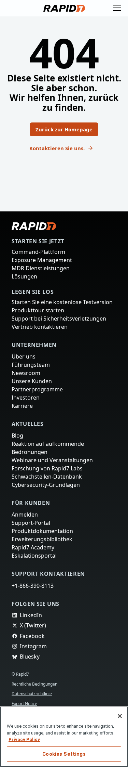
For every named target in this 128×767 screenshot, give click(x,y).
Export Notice (25, 703)
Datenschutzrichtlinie (33, 693)
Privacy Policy (24, 739)
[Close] (119, 716)
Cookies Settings (63, 754)
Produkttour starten (37, 302)
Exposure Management (42, 250)
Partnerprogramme (37, 383)
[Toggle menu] (117, 8)
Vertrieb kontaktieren (39, 319)
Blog (17, 430)
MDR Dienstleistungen (40, 259)
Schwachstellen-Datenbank (47, 473)
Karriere (22, 400)
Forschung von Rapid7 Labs (48, 465)
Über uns (24, 349)
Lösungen (24, 267)
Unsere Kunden (32, 375)
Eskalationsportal (34, 554)
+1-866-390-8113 (34, 585)
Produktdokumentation (41, 529)
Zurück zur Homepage (64, 124)
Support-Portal (31, 520)
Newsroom (26, 366)
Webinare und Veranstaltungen (52, 456)
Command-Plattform (38, 241)
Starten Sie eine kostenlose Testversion (63, 293)
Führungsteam (30, 357)
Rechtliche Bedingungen (36, 684)
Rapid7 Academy (33, 546)
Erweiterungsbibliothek (41, 537)
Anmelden (25, 512)
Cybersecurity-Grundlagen (46, 482)
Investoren (26, 392)
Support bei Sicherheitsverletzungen (59, 310)
